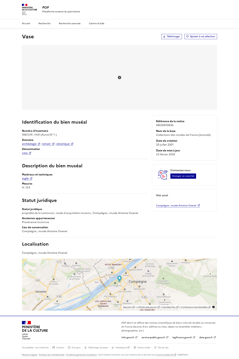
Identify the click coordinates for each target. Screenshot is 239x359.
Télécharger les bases (98, 347)
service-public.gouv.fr (153, 337)
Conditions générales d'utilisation (81, 354)
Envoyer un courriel (183, 176)
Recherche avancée (69, 23)
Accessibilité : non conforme (35, 347)
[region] (119, 285)
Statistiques (121, 347)
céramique (63, 144)
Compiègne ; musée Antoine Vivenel (176, 205)
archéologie (29, 144)
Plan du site (163, 347)
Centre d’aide (143, 347)
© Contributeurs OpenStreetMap (193, 307)
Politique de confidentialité (51, 354)
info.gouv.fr (127, 337)
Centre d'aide (96, 23)
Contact (60, 347)
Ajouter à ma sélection (202, 36)
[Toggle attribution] (213, 307)
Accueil (26, 23)
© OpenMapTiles (167, 307)
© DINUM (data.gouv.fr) (146, 307)
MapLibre (127, 307)
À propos (76, 347)
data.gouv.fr (206, 337)
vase (24, 153)
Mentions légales (29, 354)
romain (46, 144)
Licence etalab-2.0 (164, 354)
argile (25, 178)
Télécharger (173, 36)
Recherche (44, 23)
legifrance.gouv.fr (182, 337)
